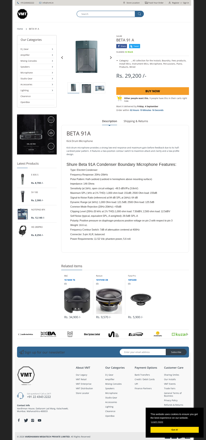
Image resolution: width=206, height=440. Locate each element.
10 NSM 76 (69, 279)
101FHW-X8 (102, 279)
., (131, 60)
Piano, (179, 63)
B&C (66, 275)
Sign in (186, 2)
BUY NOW (152, 91)
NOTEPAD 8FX (38, 209)
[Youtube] (39, 420)
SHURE (119, 36)
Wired (132, 66)
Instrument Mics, (140, 63)
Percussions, (169, 63)
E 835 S (34, 174)
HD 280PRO (37, 227)
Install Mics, (125, 63)
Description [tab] (109, 121)
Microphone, (156, 63)
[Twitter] (25, 420)
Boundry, (166, 60)
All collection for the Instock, (147, 60)
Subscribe (176, 352)
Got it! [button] (174, 430)
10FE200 (132, 279)
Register (176, 2)
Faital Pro (132, 275)
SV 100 (34, 192)
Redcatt (99, 275)
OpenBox (25, 102)
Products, (124, 66)
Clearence (26, 96)
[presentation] (18, 334)
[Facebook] (18, 420)
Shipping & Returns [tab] (136, 121)
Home (20, 28)
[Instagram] (32, 420)
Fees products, (179, 60)
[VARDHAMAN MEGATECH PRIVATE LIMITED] (22, 14)
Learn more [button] (157, 422)
